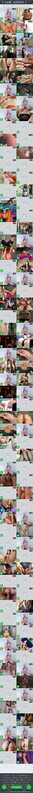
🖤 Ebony (12, 775)
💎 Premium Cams (16, 784)
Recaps (18, 791)
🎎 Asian (7, 775)
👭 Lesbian (6, 782)
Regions (12, 791)
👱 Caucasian (25, 775)
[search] (28, 787)
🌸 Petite (23, 779)
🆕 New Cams (18, 782)
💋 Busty (29, 779)
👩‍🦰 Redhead (12, 779)
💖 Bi (12, 782)
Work (15, 791)
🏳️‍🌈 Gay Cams (26, 782)
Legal (28, 791)
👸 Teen (22, 777)
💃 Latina (18, 775)
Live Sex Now (17, 787)
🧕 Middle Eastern (7, 777)
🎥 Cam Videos (8, 788)
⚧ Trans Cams (7, 784)
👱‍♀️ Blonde (27, 777)
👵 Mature (15, 777)
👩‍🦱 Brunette (5, 779)
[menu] (4, 787)
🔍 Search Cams (24, 788)
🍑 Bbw (18, 779)
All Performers (24, 791)
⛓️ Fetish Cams (25, 784)
